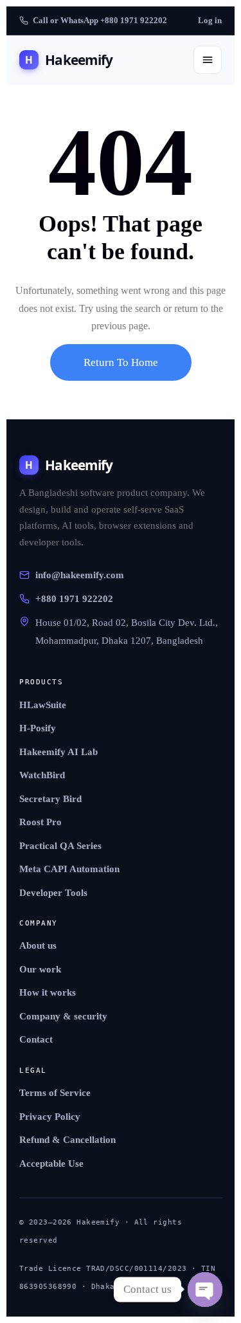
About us (38, 945)
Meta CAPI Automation (69, 869)
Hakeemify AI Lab (58, 752)
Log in (210, 20)
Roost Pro (40, 822)
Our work (40, 969)
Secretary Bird (50, 799)
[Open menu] (207, 60)
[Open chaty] (205, 1289)
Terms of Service (55, 1093)
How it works (47, 992)
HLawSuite (42, 705)
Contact (36, 1039)
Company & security (63, 1016)
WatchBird (42, 775)
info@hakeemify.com (79, 575)
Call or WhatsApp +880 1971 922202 (100, 20)
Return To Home (121, 362)
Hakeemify (68, 60)
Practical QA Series (60, 846)
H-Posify (37, 728)
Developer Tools (53, 893)
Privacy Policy (49, 1116)
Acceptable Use (51, 1163)
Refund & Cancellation (67, 1140)
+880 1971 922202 (74, 599)
